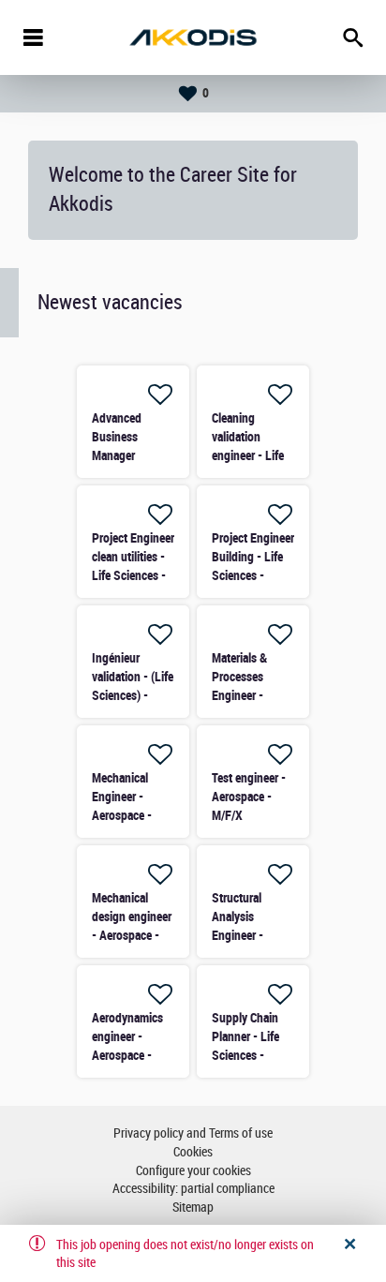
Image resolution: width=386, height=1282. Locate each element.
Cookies (193, 1152)
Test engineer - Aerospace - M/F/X (249, 796)
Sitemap (193, 1207)
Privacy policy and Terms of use (193, 1133)
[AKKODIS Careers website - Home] (193, 37)
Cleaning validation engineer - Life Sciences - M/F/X (248, 455)
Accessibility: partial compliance (193, 1189)
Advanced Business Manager (116, 436)
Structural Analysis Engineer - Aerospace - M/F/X (242, 935)
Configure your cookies (193, 1171)
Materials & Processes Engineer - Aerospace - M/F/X (242, 695)
